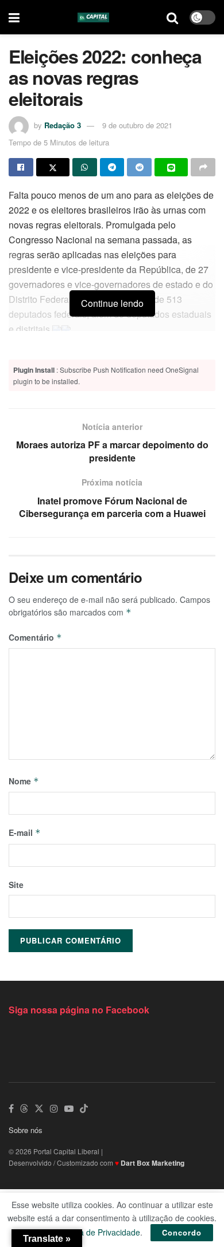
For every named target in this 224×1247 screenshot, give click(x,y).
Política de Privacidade (98, 1232)
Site (16, 884)
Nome (24, 781)
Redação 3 (62, 125)
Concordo (182, 1232)
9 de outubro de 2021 (137, 125)
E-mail (25, 832)
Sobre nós (26, 1129)
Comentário (35, 637)
